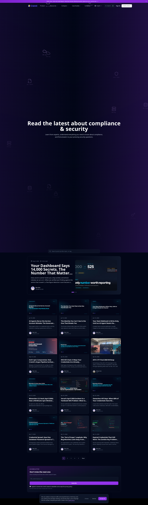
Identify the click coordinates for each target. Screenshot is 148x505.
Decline (94, 498)
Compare (64, 6)
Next (83, 458)
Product (42, 6)
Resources (53, 6)
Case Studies (75, 6)
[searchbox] (74, 251)
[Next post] (118, 275)
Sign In (118, 6)
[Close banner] (146, 1)
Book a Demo (126, 6)
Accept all (102, 498)
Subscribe (74, 483)
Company (87, 6)
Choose (86, 498)
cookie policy (71, 500)
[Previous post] (30, 275)
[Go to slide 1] (73, 292)
